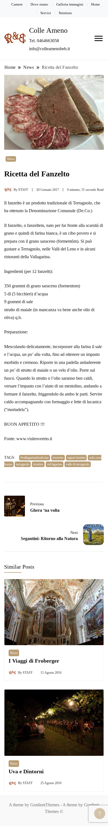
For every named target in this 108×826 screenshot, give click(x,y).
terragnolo (22, 464)
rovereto (58, 458)
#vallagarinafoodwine (34, 458)
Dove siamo (39, 4)
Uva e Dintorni (26, 771)
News (11, 159)
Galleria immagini (69, 4)
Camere (17, 4)
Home (95, 4)
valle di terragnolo (77, 464)
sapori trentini (76, 458)
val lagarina (54, 464)
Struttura (65, 13)
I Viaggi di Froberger (34, 661)
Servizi (45, 13)
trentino (38, 464)
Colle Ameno (48, 30)
